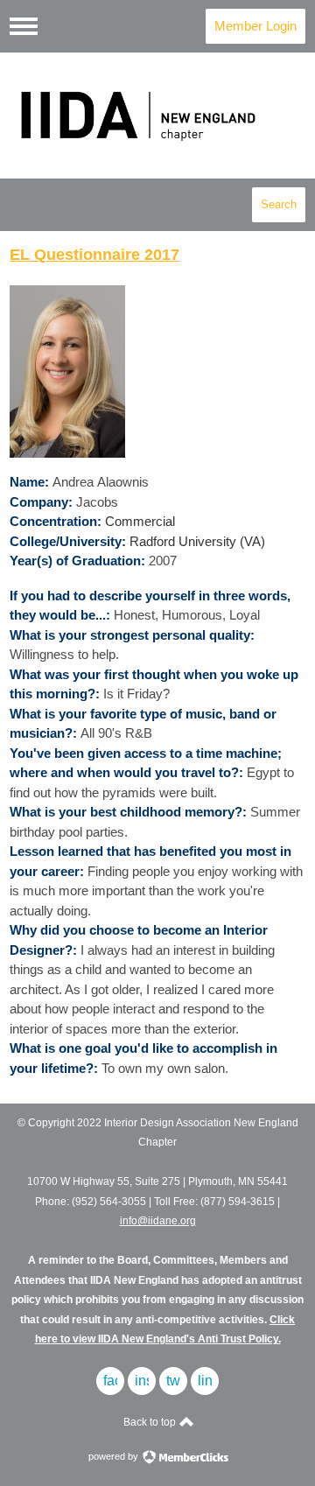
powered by (114, 1456)
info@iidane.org (158, 1221)
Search (279, 204)
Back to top (150, 1422)
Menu (24, 26)
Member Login (255, 25)
